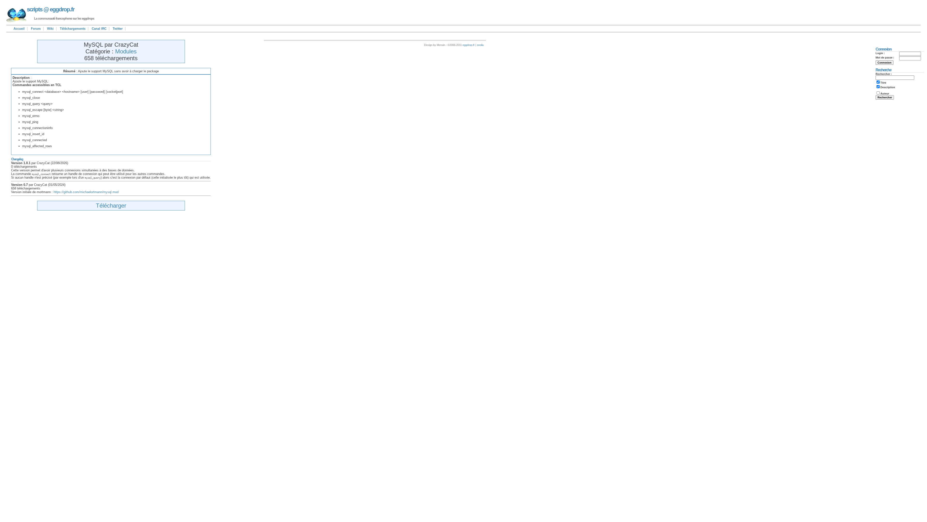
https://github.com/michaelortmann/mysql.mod (86, 192)
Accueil (19, 28)
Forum (36, 28)
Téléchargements (72, 28)
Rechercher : (884, 73)
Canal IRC (99, 28)
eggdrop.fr (469, 45)
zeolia (480, 45)
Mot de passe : (885, 57)
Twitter (118, 28)
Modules (126, 51)
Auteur (884, 93)
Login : (880, 53)
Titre (883, 82)
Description (887, 87)
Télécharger (111, 205)
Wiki (50, 28)
